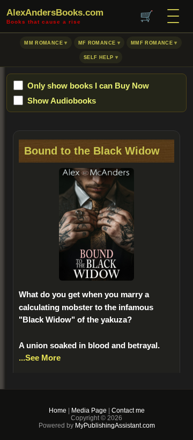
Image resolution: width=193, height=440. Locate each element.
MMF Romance (152, 43)
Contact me (128, 410)
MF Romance (97, 43)
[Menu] (173, 16)
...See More (40, 357)
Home (57, 410)
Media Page (89, 410)
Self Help (98, 57)
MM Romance (43, 43)
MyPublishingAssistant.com (114, 425)
